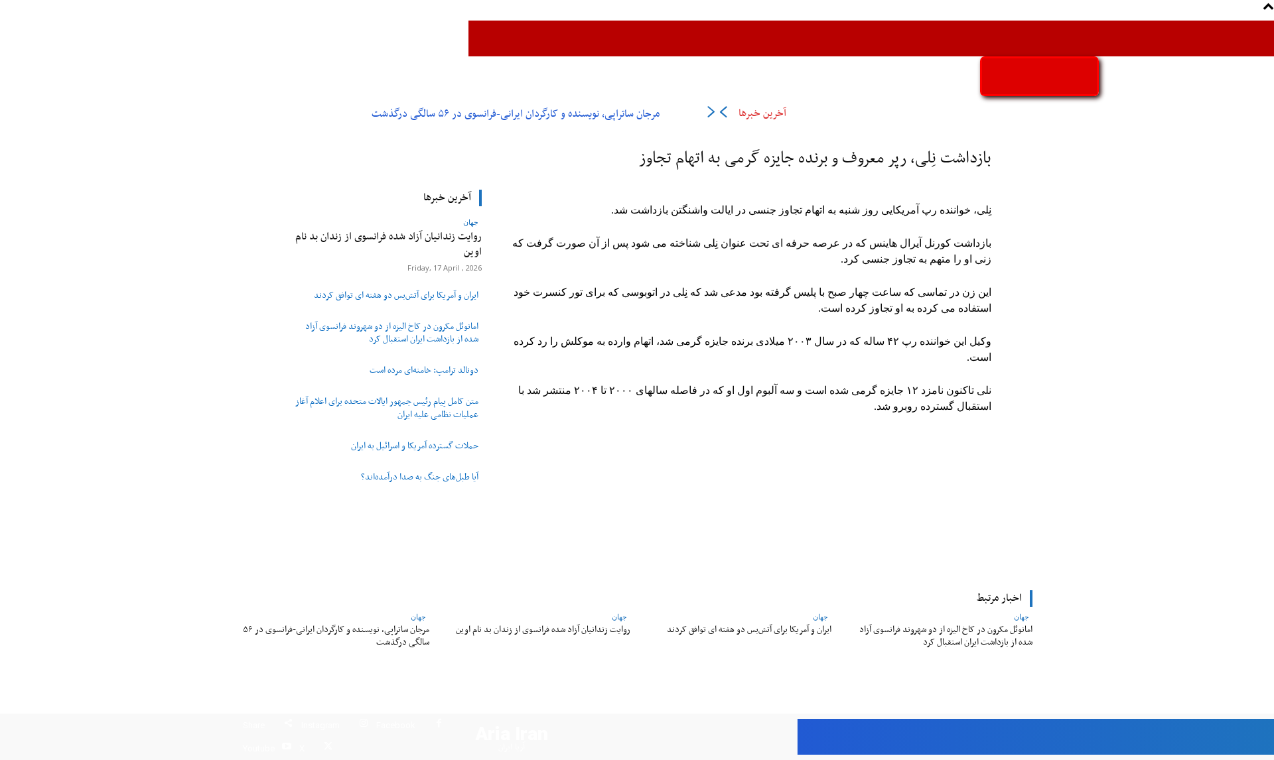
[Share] (288, 725)
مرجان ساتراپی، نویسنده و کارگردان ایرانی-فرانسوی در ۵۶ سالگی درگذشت (516, 114)
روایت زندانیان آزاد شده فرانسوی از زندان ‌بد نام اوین (388, 244)
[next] (711, 114)
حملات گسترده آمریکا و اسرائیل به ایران (414, 446)
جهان (470, 221)
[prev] (723, 114)
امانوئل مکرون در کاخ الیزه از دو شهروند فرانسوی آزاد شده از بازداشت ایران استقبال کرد (391, 333)
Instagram (320, 725)
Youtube (259, 748)
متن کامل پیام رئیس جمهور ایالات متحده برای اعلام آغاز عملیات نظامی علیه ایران (386, 408)
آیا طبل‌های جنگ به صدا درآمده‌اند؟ (419, 477)
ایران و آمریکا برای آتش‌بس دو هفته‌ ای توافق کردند (396, 295)
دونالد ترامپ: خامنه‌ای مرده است (424, 370)
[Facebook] (439, 725)
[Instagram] (363, 725)
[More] (549, 495)
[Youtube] (286, 748)
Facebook (395, 725)
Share (254, 725)
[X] (328, 748)
